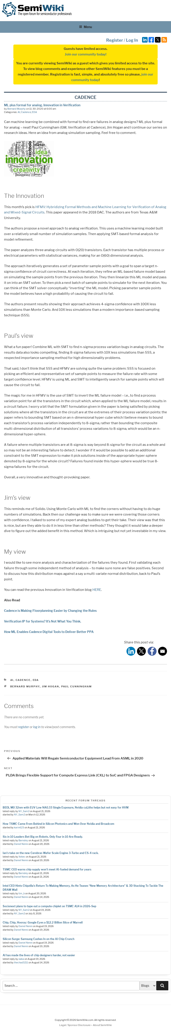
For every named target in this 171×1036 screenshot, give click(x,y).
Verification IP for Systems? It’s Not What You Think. (42, 621)
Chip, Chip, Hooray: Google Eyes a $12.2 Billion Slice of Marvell (43, 922)
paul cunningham (76, 686)
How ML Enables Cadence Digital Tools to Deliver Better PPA (49, 632)
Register (114, 40)
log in (37, 727)
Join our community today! (85, 54)
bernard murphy (25, 686)
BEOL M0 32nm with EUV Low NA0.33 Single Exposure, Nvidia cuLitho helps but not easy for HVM (65, 807)
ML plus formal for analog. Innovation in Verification (42, 105)
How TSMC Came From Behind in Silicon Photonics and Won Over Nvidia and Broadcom (58, 823)
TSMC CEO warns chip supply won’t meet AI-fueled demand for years (47, 869)
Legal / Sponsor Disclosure (75, 1025)
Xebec (21, 856)
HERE (96, 590)
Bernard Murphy (16, 108)
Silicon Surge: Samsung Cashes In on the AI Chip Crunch (38, 939)
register (23, 727)
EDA (34, 112)
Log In (132, 40)
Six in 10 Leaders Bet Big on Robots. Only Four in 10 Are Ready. (43, 836)
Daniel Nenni (21, 844)
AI (19, 112)
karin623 (19, 827)
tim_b (21, 893)
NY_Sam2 (23, 811)
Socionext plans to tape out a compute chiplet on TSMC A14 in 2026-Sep (49, 906)
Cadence (26, 112)
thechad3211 (21, 962)
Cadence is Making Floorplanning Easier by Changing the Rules (50, 610)
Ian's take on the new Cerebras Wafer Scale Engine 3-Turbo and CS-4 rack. (51, 853)
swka (21, 959)
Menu (88, 27)
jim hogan (50, 686)
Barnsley (23, 840)
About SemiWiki (102, 1025)
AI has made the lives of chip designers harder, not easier (39, 955)
